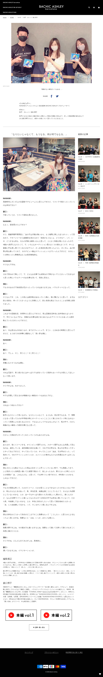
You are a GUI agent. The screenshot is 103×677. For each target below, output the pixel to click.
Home (4, 17)
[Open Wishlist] (100, 674)
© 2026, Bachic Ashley (51, 672)
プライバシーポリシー (51, 652)
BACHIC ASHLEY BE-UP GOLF (12, 7)
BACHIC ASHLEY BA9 (9, 12)
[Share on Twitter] (57, 96)
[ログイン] (94, 7)
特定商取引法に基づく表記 (74, 652)
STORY (12, 17)
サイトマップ (29, 652)
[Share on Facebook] (51, 96)
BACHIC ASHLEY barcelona (11, 2)
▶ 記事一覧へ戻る (39, 627)
